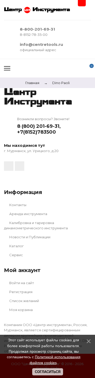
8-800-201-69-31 (37, 29)
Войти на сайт (21, 283)
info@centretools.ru (41, 44)
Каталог (16, 246)
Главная (32, 83)
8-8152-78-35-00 (34, 34)
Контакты (17, 205)
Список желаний (23, 301)
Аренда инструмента (27, 214)
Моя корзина (20, 310)
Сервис (15, 255)
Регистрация (20, 292)
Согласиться (47, 372)
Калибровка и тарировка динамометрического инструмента (36, 225)
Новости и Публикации (29, 237)
